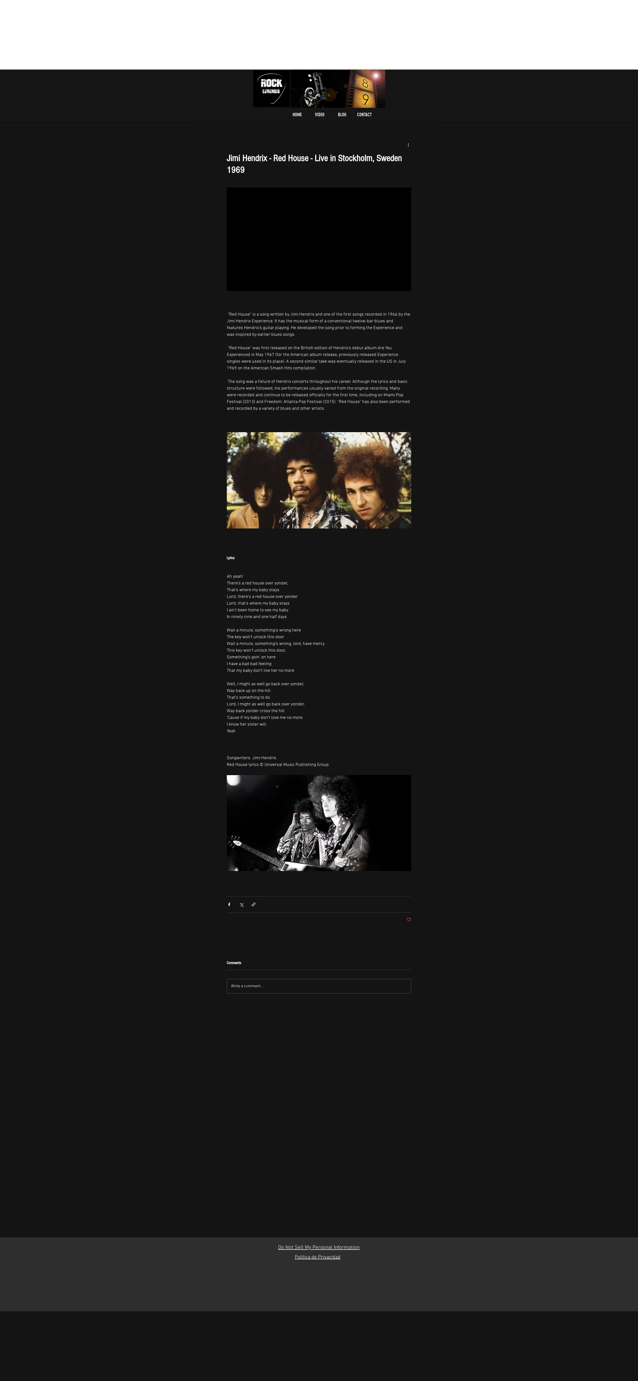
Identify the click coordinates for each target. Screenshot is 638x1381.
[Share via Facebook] (229, 904)
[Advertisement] (149, 35)
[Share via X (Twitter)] (241, 904)
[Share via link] (253, 904)
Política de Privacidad (317, 1257)
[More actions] (408, 145)
